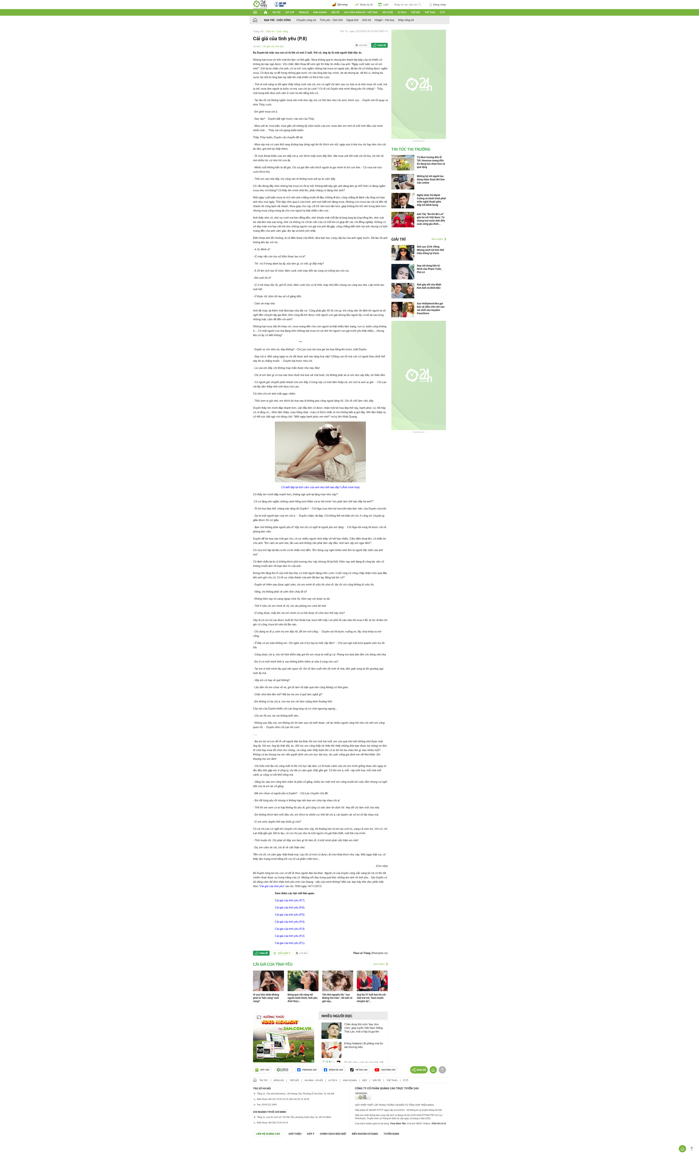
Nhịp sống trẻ (406, 19)
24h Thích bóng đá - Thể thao (361, 12)
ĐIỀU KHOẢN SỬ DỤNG (365, 1133)
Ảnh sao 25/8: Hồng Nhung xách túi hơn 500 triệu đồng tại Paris (430, 250)
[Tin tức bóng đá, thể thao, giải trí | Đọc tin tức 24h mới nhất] (260, 4)
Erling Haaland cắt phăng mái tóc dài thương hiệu (363, 1045)
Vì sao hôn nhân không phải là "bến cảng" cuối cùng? (266, 998)
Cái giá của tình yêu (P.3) (290, 928)
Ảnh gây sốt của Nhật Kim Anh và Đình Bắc (429, 286)
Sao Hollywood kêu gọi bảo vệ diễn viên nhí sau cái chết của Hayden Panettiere (431, 308)
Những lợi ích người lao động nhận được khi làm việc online (431, 179)
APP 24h (264, 1070)
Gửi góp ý (284, 953)
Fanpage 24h (309, 1070)
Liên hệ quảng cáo (268, 1133)
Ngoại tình (352, 19)
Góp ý (310, 1133)
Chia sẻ (382, 45)
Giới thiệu (295, 1133)
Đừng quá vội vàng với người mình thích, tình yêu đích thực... (302, 998)
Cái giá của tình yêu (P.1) (290, 943)
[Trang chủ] (258, 19)
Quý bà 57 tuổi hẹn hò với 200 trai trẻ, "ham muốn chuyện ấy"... (371, 998)
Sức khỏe (387, 12)
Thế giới (415, 12)
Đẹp (364, 1080)
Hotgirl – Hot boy (384, 19)
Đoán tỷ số (366, 4)
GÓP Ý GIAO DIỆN (10, 1145)
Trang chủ (258, 31)
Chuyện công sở (306, 19)
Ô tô (442, 12)
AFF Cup (289, 12)
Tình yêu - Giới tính (331, 19)
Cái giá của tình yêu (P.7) (290, 900)
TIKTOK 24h (361, 1070)
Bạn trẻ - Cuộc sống (277, 20)
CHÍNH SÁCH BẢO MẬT (333, 1133)
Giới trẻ (366, 19)
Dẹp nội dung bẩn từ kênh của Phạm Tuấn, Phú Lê (429, 269)
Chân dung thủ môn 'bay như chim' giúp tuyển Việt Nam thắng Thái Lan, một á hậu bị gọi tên (363, 1028)
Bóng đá (304, 12)
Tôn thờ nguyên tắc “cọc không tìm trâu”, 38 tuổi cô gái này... (337, 998)
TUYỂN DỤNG (391, 1133)
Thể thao (430, 12)
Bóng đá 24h (336, 1070)
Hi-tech (402, 12)
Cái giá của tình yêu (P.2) (290, 935)
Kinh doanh (320, 12)
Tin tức (276, 12)
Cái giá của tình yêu (273, 46)
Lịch (386, 4)
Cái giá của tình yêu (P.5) (290, 914)
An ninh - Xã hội (314, 1080)
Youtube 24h (388, 1070)
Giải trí (335, 12)
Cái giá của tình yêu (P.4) (290, 921)
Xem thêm (379, 964)
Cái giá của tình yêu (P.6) (290, 907)
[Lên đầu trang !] (691, 1148)
